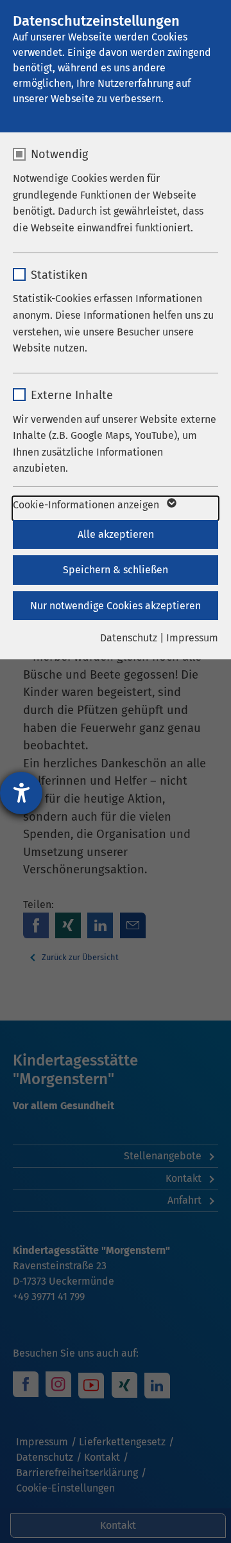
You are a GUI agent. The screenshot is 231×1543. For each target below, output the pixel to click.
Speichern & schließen (115, 570)
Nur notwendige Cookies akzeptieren (115, 606)
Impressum (192, 638)
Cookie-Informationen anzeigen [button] (87, 505)
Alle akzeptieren (116, 534)
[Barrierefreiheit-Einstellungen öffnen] (21, 793)
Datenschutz (128, 638)
